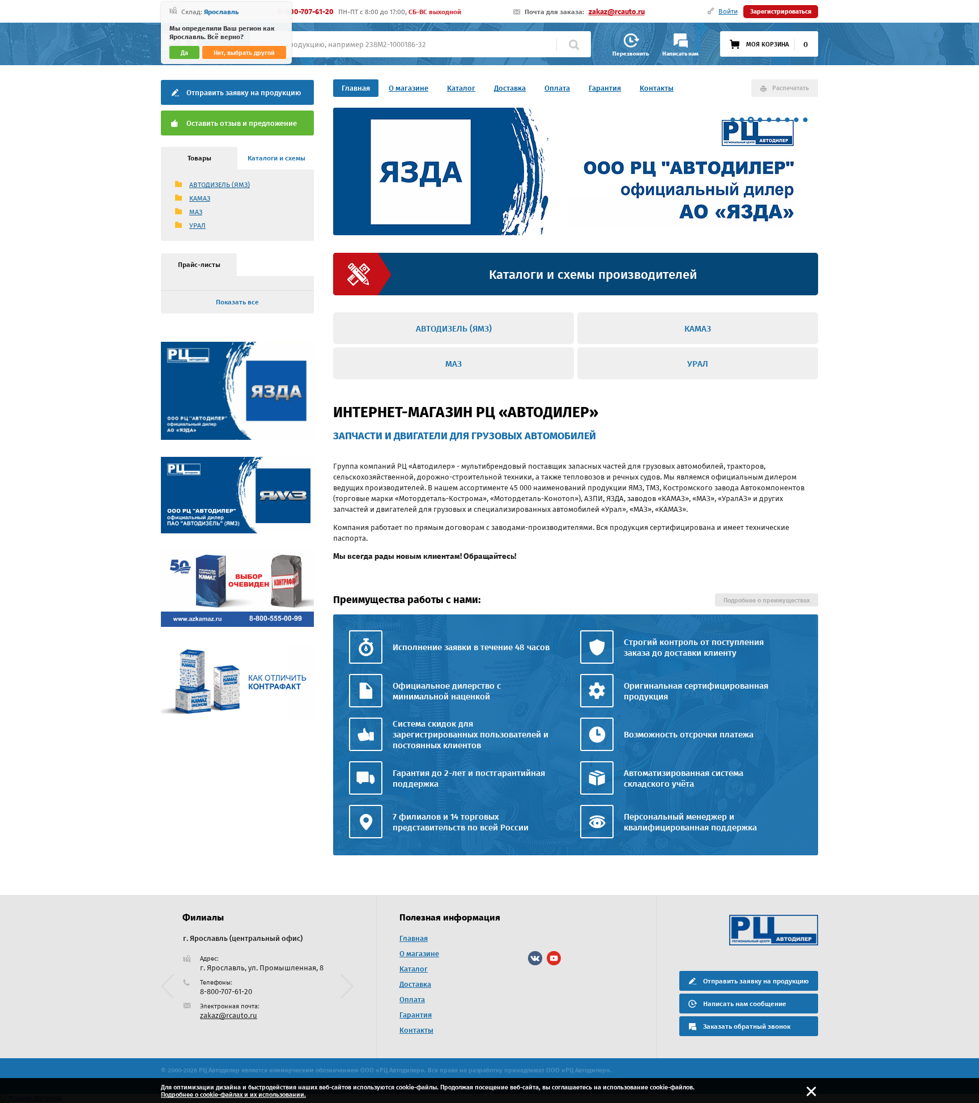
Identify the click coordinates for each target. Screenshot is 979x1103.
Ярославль (221, 12)
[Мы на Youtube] (554, 958)
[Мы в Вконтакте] (535, 958)
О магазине (408, 88)
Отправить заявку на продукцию (243, 92)
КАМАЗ (199, 198)
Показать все (237, 302)
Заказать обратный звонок (746, 1026)
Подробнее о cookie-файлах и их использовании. (233, 1094)
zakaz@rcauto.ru (617, 11)
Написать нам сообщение (744, 1004)
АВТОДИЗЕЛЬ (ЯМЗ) (219, 185)
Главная (356, 88)
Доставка (510, 88)
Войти (728, 11)
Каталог (461, 88)
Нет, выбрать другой (244, 53)
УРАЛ (197, 226)
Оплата (557, 88)
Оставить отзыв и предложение (241, 123)
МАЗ (195, 212)
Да (184, 53)
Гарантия (605, 88)
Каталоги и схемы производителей (593, 274)
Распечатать (790, 88)
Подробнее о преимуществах (766, 600)
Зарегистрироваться (780, 11)
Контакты (657, 88)
